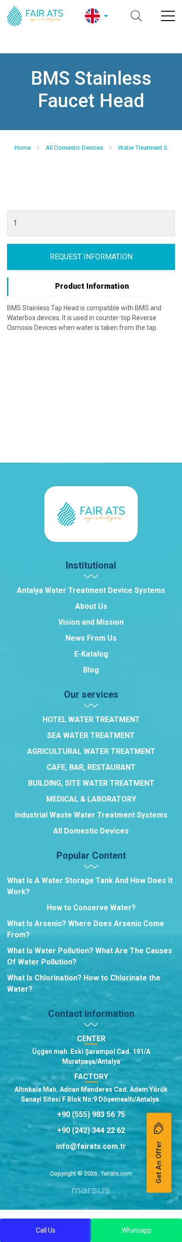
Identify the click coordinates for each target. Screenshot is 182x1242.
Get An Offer (158, 1161)
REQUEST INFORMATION (91, 256)
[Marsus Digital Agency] (91, 1194)
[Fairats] (35, 16)
